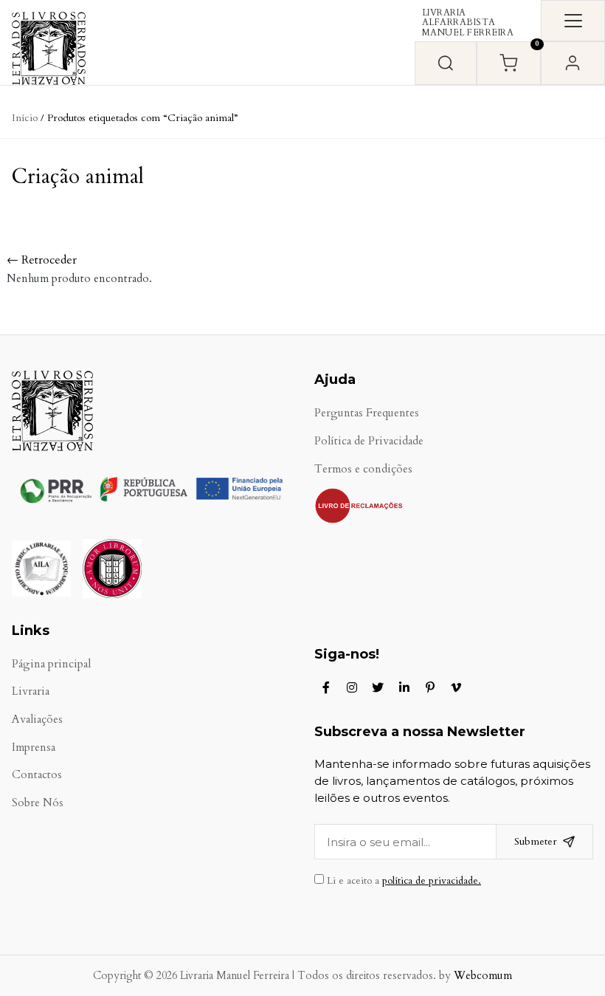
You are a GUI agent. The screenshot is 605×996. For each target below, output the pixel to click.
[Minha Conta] (573, 63)
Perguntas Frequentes (366, 413)
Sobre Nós (37, 803)
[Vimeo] (456, 687)
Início (25, 118)
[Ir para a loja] (446, 63)
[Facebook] (326, 687)
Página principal (51, 664)
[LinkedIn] (404, 687)
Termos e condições (363, 469)
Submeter (535, 841)
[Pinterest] (430, 687)
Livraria (30, 691)
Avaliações (37, 719)
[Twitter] (378, 687)
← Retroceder (42, 260)
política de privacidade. (431, 880)
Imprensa (33, 747)
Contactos (37, 775)
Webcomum (483, 976)
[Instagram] (352, 687)
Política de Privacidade (369, 441)
